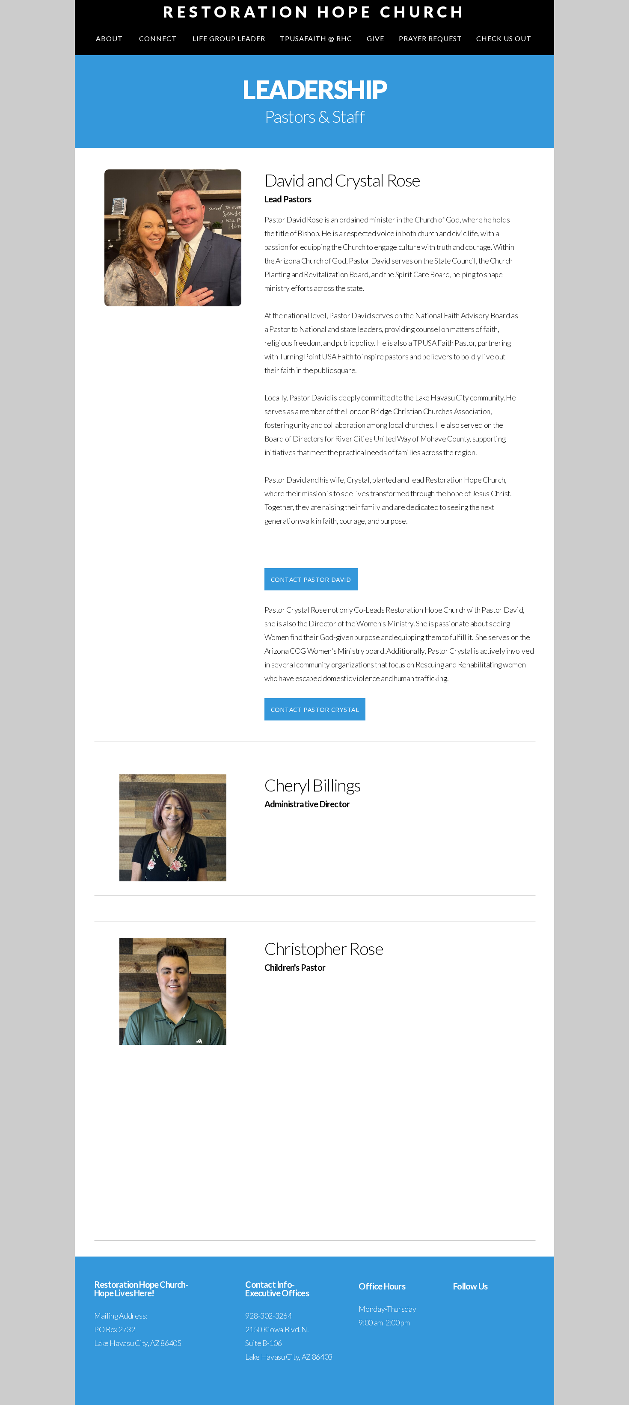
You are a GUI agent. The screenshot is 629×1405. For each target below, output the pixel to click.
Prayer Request (430, 38)
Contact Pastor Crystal (315, 709)
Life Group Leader (229, 38)
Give (375, 38)
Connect (158, 38)
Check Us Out (504, 38)
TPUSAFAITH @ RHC (316, 38)
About (110, 38)
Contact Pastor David (311, 579)
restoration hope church (314, 11)
